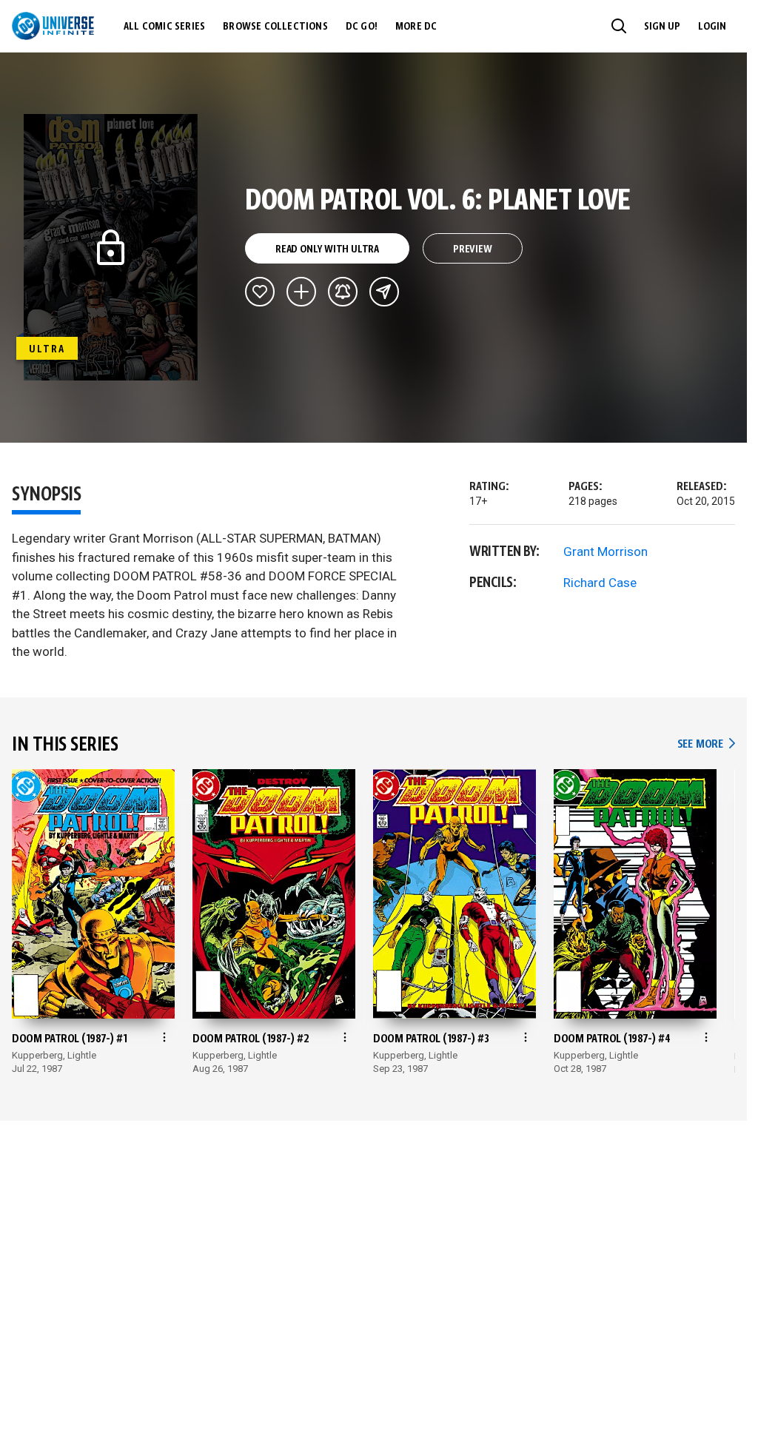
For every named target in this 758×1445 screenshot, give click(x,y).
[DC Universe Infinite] (53, 26)
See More (706, 744)
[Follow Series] (343, 291)
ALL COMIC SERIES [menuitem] (164, 26)
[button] (619, 26)
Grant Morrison (605, 551)
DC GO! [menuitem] (362, 26)
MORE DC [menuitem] (416, 26)
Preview (472, 249)
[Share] (384, 291)
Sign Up (662, 26)
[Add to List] (301, 291)
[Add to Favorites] (260, 291)
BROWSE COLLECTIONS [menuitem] (275, 26)
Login (712, 26)
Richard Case (600, 582)
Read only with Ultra (327, 249)
